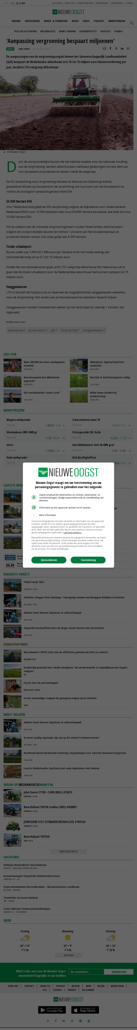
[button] (68, 515)
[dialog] (68, 515)
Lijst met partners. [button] (73, 532)
